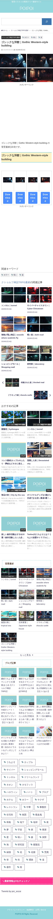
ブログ (45, 792)
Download (7, 197)
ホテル (10, 800)
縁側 (9, 852)
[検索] (47, 21)
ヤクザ (41, 800)
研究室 (21, 844)
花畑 (33, 852)
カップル (28, 762)
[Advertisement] (26, 113)
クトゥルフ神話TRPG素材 (11, 37)
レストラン (12, 807)
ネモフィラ (27, 785)
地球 (35, 822)
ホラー (26, 37)
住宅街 (10, 814)
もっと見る (25, 655)
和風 (9, 822)
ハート (29, 792)
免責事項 (30, 910)
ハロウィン (12, 792)
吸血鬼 (38, 814)
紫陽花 (36, 844)
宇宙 (20, 829)
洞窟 (44, 837)
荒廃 (46, 852)
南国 (24, 814)
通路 (31, 860)
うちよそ (11, 762)
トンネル (11, 777)
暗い (34, 37)
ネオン (10, 785)
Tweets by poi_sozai (11, 891)
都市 (9, 867)
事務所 (43, 807)
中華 (28, 807)
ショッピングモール (34, 770)
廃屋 (44, 829)
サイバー (11, 770)
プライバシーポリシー (16, 910)
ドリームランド (31, 777)
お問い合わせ (40, 910)
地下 (22, 822)
